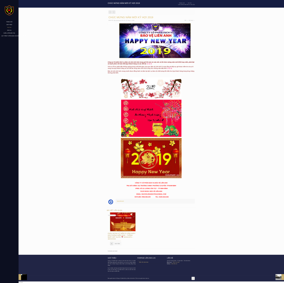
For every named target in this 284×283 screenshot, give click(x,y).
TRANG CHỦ (182, 3)
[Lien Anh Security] (9, 10)
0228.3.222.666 (176, 262)
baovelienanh (118, 20)
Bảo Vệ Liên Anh (143, 262)
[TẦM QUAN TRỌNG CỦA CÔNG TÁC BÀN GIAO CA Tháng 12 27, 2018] (22, 277)
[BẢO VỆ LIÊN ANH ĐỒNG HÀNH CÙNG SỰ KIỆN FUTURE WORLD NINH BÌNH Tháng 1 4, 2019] (279, 277)
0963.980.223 (174, 263)
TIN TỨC (190, 3)
